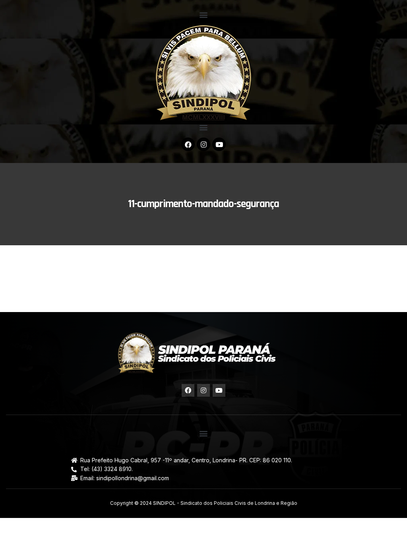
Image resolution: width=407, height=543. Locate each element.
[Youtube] (219, 144)
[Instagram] (203, 144)
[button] (203, 14)
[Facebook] (188, 144)
